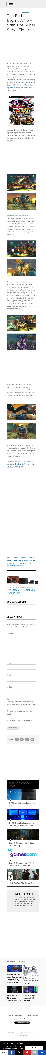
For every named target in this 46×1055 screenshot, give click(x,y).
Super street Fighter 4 (17, 563)
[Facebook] (11, 1052)
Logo (3, 4)
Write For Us (24, 894)
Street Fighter (17, 560)
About (10, 1016)
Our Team (18, 1016)
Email (9, 675)
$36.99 (13, 453)
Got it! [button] (34, 1048)
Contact (28, 1016)
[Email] (34, 1052)
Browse (10, 4)
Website (10, 687)
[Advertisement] (21, 46)
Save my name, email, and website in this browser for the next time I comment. (21, 702)
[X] (19, 1052)
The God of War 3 (21, 464)
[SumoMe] (42, 1052)
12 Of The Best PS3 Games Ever (21, 883)
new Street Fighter (19, 558)
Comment (10, 633)
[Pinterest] (27, 1052)
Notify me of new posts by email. (21, 720)
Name (9, 663)
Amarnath (25, 12)
